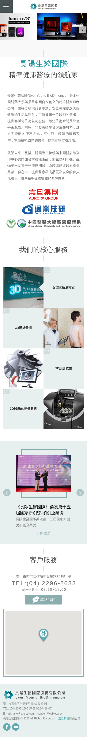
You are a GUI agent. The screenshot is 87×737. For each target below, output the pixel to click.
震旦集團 (63, 718)
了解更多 (43, 533)
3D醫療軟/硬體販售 (23, 408)
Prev (4, 29)
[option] (43, 494)
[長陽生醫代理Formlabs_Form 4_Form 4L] (43, 26)
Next (82, 29)
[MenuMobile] (6, 6)
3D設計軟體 (63, 368)
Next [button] (80, 494)
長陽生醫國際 (44, 6)
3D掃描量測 (23, 328)
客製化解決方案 (64, 287)
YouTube (15, 727)
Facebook (7, 727)
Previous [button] (7, 494)
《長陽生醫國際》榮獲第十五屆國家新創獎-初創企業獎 (43, 510)
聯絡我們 (48, 600)
